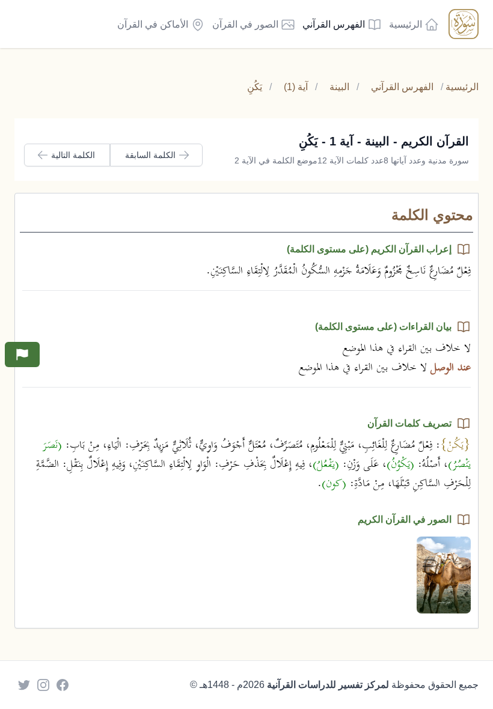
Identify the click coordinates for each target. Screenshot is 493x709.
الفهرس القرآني (402, 87)
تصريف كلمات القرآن (409, 423)
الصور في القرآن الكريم (405, 519)
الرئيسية (462, 87)
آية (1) (296, 87)
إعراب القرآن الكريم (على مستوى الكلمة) (369, 249)
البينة (339, 87)
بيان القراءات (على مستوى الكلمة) (383, 326)
